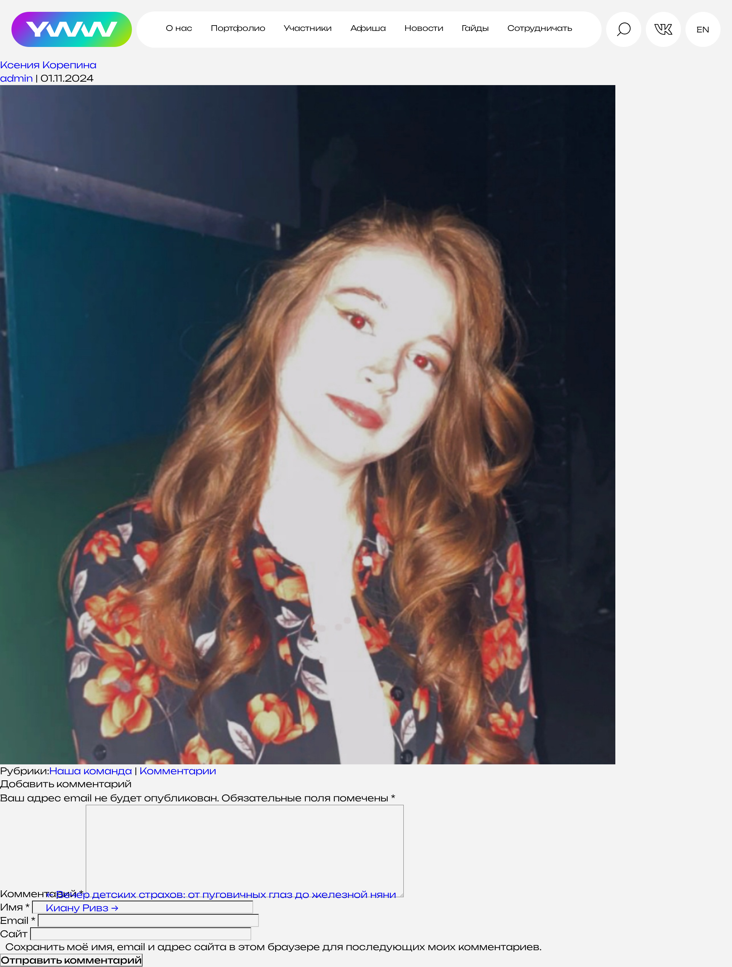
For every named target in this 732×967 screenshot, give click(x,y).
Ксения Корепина (48, 65)
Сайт (13, 934)
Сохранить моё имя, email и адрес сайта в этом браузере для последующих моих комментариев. (273, 946)
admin (16, 78)
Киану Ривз (82, 908)
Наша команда (90, 771)
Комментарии (178, 771)
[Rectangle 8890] (366, 424)
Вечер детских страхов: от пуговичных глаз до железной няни (221, 894)
